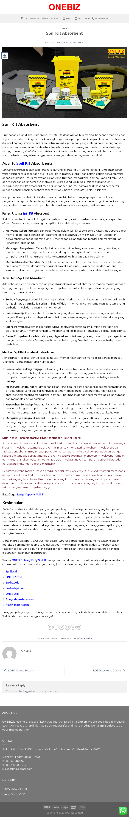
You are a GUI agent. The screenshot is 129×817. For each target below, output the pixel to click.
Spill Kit (23, 163)
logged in (29, 691)
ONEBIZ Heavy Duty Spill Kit (30, 560)
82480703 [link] (18, 760)
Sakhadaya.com (15, 588)
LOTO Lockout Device (107, 670)
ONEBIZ (81, 42)
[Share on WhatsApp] (50, 627)
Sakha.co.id (13, 582)
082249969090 (32, 18)
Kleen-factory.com (17, 604)
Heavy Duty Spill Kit (14, 788)
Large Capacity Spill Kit (31, 494)
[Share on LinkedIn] (78, 627)
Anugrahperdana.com (20, 599)
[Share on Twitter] (61, 627)
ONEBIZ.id (12, 593)
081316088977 (53, 18)
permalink (87, 638)
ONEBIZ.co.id (14, 577)
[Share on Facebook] (56, 627)
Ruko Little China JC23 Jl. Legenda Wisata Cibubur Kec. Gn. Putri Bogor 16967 (51, 749)
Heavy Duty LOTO (13, 794)
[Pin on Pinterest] (73, 627)
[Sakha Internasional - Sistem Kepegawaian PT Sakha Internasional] (64, 7)
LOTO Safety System (20, 670)
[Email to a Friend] (67, 627)
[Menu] (4, 7)
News (64, 28)
